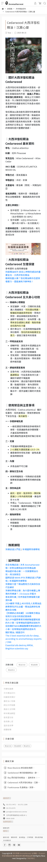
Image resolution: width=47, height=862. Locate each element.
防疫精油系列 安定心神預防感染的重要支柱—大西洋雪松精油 (23, 273)
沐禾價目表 (7, 840)
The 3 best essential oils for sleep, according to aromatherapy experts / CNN (23, 638)
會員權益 (22, 837)
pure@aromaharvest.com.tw (16, 811)
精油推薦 (34, 664)
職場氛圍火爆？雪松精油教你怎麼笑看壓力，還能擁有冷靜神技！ (22, 280)
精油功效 (22, 664)
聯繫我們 (6, 828)
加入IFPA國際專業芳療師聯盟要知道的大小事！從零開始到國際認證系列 (22, 621)
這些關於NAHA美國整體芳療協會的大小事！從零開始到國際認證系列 (23, 627)
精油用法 (11, 670)
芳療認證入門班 (13, 549)
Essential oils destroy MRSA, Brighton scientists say (19, 647)
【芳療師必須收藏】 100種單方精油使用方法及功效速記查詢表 (22, 614)
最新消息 (6, 837)
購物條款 (14, 837)
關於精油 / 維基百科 (15, 632)
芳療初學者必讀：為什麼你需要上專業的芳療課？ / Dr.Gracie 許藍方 (22, 592)
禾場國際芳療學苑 (31, 549)
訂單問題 (30, 837)
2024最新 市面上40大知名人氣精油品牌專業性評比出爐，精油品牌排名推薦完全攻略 (23, 606)
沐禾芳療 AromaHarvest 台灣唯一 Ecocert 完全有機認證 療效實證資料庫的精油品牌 (23, 854)
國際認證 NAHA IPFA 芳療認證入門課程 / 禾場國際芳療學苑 (23, 579)
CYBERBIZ (31, 858)
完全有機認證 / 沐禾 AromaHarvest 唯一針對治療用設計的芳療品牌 (22, 566)
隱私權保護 (39, 837)
